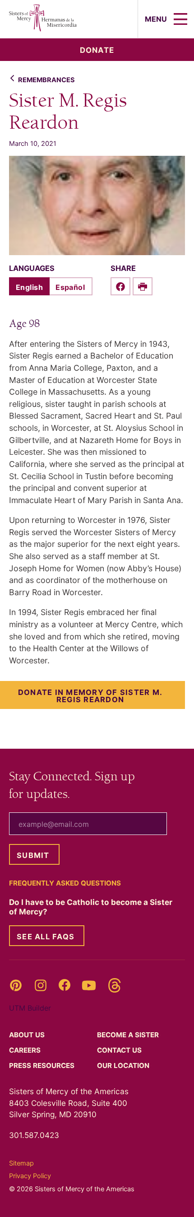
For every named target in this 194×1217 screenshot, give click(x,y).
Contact (120, 1050)
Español (70, 287)
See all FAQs (45, 936)
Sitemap (21, 1163)
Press (42, 1065)
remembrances (46, 80)
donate (97, 50)
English (29, 287)
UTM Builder (30, 1007)
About (27, 1034)
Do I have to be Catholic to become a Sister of (90, 906)
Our (124, 1065)
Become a (129, 1034)
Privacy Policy (30, 1176)
